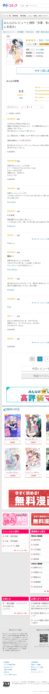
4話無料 (33, 442)
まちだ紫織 (40, 50)
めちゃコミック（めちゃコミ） (39, 691)
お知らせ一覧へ (22, 613)
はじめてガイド (8, 667)
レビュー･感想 (32, 16)
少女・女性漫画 (11, 541)
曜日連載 (23, 16)
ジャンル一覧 (7, 16)
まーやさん (12, 202)
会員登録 (6, 662)
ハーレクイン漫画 (12, 546)
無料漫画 (15, 16)
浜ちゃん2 (12, 226)
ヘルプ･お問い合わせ (10, 674)
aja (10, 307)
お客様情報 (34, 662)
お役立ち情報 (8, 669)
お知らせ (6, 672)
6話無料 (12, 442)
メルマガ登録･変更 (9, 664)
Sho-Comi (29, 32)
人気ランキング (43, 16)
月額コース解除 (36, 664)
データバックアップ (37, 672)
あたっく (12, 243)
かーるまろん (13, 269)
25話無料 (33, 475)
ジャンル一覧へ (22, 550)
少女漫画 (20, 32)
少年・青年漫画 (11, 536)
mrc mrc (11, 290)
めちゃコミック (8, 32)
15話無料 (12, 475)
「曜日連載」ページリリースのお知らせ (15, 606)
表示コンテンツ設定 (37, 667)
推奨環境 (33, 669)
